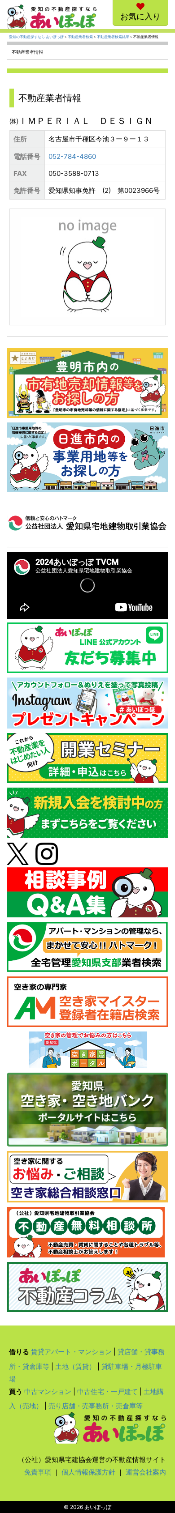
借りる (19, 1351)
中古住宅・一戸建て (107, 1391)
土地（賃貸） (75, 1366)
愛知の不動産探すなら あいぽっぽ (36, 37)
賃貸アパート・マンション (71, 1351)
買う (15, 1391)
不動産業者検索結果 (113, 37)
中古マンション (47, 1391)
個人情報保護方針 (88, 1472)
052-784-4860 (72, 156)
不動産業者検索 (80, 37)
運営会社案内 (146, 1472)
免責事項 (37, 1472)
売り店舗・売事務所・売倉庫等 (95, 1406)
